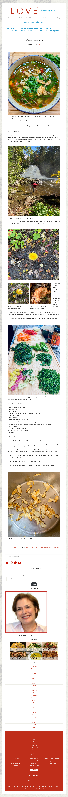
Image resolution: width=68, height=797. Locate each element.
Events (34, 688)
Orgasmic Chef (34, 761)
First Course (34, 690)
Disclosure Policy (28, 788)
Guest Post (34, 698)
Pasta (34, 705)
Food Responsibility (34, 695)
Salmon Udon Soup (34, 40)
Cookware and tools (34, 681)
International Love (34, 747)
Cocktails (34, 673)
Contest (34, 676)
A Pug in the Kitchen (16, 761)
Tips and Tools (34, 745)
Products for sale (34, 710)
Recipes (34, 743)
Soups (34, 720)
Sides (34, 717)
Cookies (34, 678)
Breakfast (34, 668)
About (34, 741)
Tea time (34, 722)
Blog (34, 739)
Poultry (34, 707)
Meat (34, 703)
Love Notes (34, 749)
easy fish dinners (30, 547)
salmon (56, 547)
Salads (34, 712)
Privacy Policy (56, 786)
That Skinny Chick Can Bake (52, 761)
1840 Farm (16, 758)
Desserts (34, 683)
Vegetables (34, 727)
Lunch (34, 700)
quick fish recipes (43, 547)
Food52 (16, 765)
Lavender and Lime (33, 758)
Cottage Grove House (16, 763)
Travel (34, 724)
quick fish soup (50, 547)
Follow (34, 584)
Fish (34, 693)
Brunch (34, 671)
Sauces (34, 715)
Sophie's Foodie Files (34, 765)
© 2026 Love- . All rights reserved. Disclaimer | (36, 786)
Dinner (14, 547)
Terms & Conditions (39, 788)
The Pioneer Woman (52, 763)
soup (59, 547)
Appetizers (34, 666)
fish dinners (36, 547)
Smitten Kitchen (34, 763)
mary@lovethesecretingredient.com (34, 780)
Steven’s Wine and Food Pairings (51, 758)
